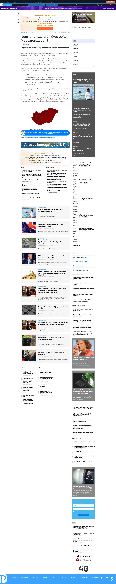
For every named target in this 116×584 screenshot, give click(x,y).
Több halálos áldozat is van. (79, 153)
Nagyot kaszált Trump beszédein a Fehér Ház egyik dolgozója (83, 289)
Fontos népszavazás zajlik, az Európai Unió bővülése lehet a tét (32, 198)
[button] (101, 5)
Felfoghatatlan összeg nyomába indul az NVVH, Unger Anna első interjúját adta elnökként (53, 323)
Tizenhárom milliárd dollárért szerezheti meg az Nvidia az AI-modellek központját (86, 198)
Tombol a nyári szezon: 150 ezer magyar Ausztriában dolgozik (56, 191)
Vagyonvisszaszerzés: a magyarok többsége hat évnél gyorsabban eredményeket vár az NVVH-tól (52, 273)
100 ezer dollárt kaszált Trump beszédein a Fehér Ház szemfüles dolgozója (51, 257)
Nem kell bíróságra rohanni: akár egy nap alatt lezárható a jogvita (83, 278)
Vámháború (32, 4)
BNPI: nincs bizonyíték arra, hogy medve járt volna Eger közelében (83, 433)
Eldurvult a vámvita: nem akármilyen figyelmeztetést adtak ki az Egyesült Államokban (30, 189)
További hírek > (76, 245)
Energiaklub (51, 55)
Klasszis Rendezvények (52, 4)
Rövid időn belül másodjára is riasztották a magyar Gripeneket (57, 188)
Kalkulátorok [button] (76, 4)
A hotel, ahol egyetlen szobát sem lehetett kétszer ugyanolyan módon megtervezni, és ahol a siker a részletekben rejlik (83, 333)
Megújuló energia (45, 137)
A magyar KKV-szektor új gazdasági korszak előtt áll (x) (82, 487)
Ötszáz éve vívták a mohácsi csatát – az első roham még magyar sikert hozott (83, 420)
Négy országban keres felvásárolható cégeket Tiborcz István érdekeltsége (86, 215)
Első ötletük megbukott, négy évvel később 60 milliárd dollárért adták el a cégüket (86, 229)
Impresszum (15, 577)
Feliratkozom (83, 514)
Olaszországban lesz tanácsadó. (80, 128)
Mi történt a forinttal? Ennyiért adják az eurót (45, 371)
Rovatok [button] (70, 4)
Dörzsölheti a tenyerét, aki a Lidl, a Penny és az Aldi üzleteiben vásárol (46, 379)
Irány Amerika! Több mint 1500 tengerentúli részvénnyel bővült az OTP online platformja (83, 391)
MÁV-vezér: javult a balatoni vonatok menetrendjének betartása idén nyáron (82, 327)
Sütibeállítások (85, 577)
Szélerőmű (52, 137)
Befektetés (64, 4)
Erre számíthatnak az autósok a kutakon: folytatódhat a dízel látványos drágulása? (56, 174)
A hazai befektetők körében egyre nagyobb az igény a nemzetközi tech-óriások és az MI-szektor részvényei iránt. (83, 398)
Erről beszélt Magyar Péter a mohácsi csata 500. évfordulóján (57, 171)
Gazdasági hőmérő (9, 8)
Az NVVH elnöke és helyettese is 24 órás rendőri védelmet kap (51, 338)
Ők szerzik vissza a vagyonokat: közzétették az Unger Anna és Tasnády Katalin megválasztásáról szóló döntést (53, 290)
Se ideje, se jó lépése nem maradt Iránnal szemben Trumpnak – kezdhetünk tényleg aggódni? (31, 176)
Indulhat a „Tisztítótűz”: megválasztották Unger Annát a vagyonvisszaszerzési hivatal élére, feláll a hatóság (83, 427)
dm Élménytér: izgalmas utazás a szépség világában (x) (83, 358)
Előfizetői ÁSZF (73, 577)
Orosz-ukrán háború (83, 15)
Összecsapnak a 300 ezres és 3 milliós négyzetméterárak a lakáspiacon (81, 300)
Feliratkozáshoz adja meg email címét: (80, 503)
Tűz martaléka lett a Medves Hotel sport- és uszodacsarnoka (83, 310)
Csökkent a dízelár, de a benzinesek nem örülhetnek (51, 353)
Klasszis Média (95, 577)
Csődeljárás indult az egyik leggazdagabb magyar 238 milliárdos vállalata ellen (85, 164)
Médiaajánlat (24, 577)
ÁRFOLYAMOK (110, 1)
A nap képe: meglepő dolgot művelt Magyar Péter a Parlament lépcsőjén (28, 380)
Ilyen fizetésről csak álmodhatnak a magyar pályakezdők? (83, 295)
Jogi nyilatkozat (36, 577)
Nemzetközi (75, 121)
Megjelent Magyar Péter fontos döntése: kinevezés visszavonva (29, 372)
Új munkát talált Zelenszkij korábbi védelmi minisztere (32, 184)
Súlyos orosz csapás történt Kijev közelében (82, 149)
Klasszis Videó (41, 4)
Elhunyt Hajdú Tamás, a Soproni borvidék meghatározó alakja (82, 315)
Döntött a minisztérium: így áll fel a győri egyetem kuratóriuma (56, 185)
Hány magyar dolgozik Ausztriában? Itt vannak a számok (83, 283)
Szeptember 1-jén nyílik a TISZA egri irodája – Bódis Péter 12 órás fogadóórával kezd (83, 408)
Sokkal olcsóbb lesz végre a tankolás (46, 385)
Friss (60, 4)
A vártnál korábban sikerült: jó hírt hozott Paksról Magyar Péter (31, 171)
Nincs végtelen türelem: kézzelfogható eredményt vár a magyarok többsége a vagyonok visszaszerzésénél (56, 178)
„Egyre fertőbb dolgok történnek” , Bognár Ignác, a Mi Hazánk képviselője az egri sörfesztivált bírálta (82, 414)
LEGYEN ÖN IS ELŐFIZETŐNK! (45, 153)
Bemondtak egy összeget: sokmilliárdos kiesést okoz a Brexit (31, 180)
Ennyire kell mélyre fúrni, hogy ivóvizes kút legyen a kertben (46, 392)
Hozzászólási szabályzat (59, 577)
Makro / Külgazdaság (27, 32)
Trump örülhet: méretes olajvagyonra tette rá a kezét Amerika (53, 308)
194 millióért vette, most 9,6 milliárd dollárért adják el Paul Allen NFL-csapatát (86, 181)
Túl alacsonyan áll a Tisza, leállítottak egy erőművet (56, 182)
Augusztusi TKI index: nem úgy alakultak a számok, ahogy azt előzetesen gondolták (82, 321)
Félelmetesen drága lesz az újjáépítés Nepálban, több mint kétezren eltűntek (31, 194)
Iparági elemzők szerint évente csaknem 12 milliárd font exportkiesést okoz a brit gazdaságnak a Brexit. (82, 116)
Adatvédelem (46, 577)
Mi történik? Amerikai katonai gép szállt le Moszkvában (28, 389)
